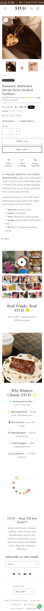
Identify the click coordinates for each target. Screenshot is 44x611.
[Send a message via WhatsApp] (39, 606)
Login (38, 97)
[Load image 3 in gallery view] (33, 67)
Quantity (5, 126)
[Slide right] (41, 67)
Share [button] (7, 239)
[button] (5, 9)
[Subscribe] (36, 564)
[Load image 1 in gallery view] (11, 67)
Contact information (16, 608)
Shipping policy (31, 608)
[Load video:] (22, 262)
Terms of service (29, 604)
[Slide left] (2, 67)
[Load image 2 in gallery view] (22, 67)
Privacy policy (35, 600)
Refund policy (16, 604)
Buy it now (22, 149)
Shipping (5, 110)
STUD (12, 600)
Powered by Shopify (21, 600)
